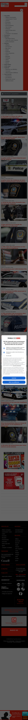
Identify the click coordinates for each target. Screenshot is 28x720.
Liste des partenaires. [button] (17, 365)
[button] (14, 356)
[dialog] (14, 360)
